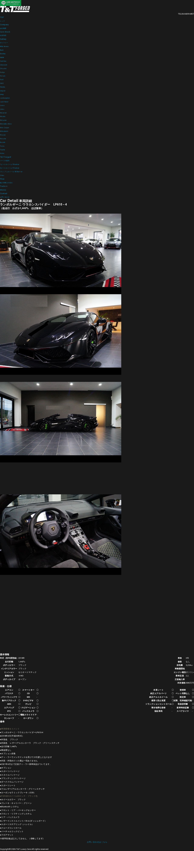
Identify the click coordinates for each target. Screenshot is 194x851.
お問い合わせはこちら (97, 842)
